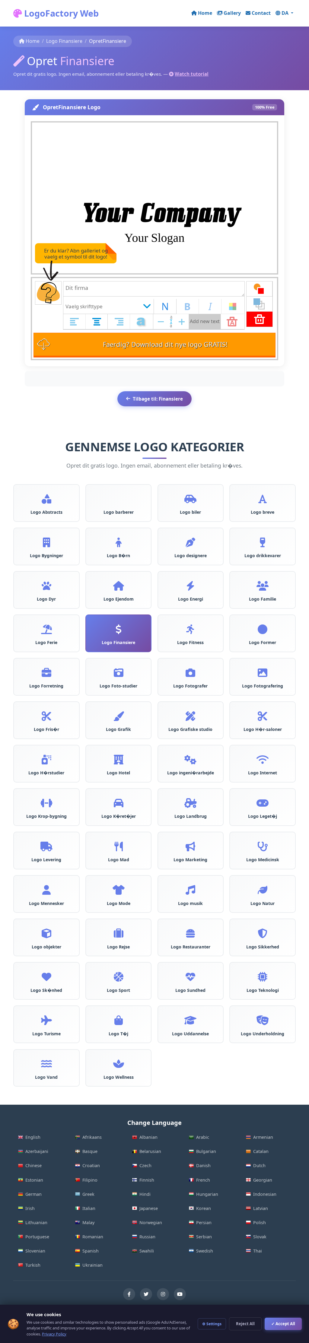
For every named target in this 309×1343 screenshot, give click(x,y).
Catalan (261, 1151)
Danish (203, 1165)
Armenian (263, 1137)
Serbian (204, 1237)
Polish (259, 1222)
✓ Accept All (283, 1323)
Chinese (33, 1165)
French (203, 1180)
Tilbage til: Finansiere (158, 399)
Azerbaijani (36, 1151)
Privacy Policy (54, 1334)
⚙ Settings (211, 1323)
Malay (88, 1222)
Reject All (245, 1323)
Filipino (89, 1180)
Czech (145, 1165)
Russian (147, 1237)
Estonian (34, 1180)
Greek (88, 1194)
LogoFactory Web (60, 13)
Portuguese (37, 1237)
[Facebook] (129, 1294)
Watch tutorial (192, 74)
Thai (257, 1251)
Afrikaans (92, 1137)
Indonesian (264, 1194)
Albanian (148, 1137)
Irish (30, 1208)
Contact (261, 13)
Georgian (262, 1180)
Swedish (204, 1251)
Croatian (91, 1165)
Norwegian (150, 1222)
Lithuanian (36, 1222)
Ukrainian (92, 1265)
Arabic (202, 1137)
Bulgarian (206, 1151)
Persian (204, 1222)
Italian (88, 1208)
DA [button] (286, 13)
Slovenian (35, 1251)
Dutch (259, 1165)
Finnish (146, 1180)
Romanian (92, 1237)
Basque (89, 1151)
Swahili (146, 1251)
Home (205, 13)
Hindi (145, 1194)
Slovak (259, 1237)
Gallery (232, 13)
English (32, 1137)
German (33, 1194)
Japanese (148, 1208)
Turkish (32, 1265)
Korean (203, 1208)
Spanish (90, 1251)
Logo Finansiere (64, 41)
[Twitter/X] (146, 1294)
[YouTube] (180, 1294)
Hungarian (207, 1194)
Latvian (260, 1208)
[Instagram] (163, 1294)
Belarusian (150, 1151)
